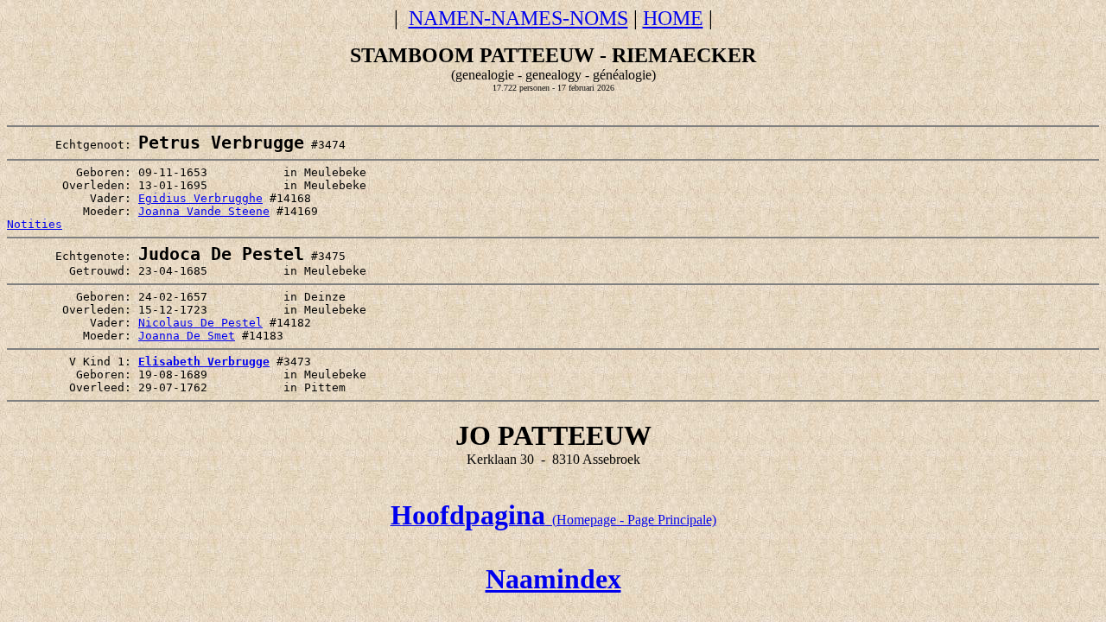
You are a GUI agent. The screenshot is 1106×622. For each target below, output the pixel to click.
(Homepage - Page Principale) (553, 519)
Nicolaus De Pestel (200, 322)
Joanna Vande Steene (204, 211)
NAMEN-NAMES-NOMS (518, 18)
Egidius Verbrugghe (200, 198)
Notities (34, 224)
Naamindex (553, 578)
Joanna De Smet (186, 335)
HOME (673, 18)
